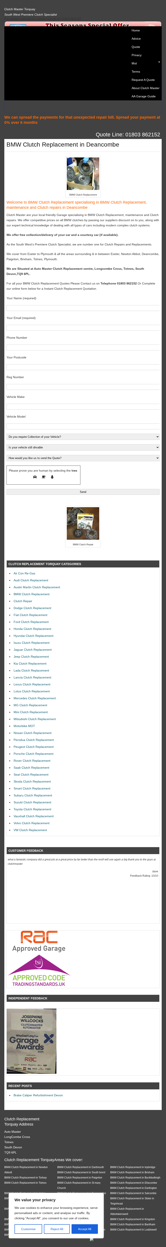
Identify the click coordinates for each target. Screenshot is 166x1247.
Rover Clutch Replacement (32, 760)
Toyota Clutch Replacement (32, 809)
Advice (136, 38)
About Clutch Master (146, 88)
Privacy (137, 55)
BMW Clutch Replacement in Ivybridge (132, 1167)
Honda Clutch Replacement (32, 629)
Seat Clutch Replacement (31, 774)
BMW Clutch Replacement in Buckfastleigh (135, 1177)
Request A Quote (143, 80)
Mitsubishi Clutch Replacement (35, 719)
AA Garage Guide (144, 96)
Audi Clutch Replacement (31, 580)
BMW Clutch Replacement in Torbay (25, 1177)
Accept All (84, 1229)
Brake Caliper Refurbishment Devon (38, 1095)
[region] (56, 1215)
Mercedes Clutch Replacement (35, 698)
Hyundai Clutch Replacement (33, 635)
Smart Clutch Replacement (32, 788)
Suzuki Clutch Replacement (32, 802)
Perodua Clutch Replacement (34, 740)
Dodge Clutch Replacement (32, 608)
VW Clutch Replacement (30, 830)
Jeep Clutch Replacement (31, 656)
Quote (136, 47)
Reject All (57, 1229)
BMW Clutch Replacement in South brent (81, 1172)
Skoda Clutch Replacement (32, 781)
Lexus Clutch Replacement (32, 684)
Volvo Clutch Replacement (31, 823)
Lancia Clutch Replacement (32, 677)
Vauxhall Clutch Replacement (34, 816)
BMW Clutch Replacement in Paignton (79, 1177)
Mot (133, 63)
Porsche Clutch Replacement (33, 753)
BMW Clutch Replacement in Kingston (132, 1219)
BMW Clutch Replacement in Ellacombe (133, 1182)
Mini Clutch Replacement (31, 712)
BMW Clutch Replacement (31, 594)
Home (136, 30)
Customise (28, 1229)
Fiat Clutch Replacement (30, 615)
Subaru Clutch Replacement (33, 795)
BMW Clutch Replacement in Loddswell (133, 1229)
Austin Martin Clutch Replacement (37, 587)
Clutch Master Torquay (19, 9)
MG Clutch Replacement (30, 705)
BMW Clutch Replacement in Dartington (133, 1188)
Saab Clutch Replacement (31, 767)
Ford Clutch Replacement (31, 622)
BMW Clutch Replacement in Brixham (132, 1172)
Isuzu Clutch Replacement (31, 642)
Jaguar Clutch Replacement (33, 649)
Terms (136, 71)
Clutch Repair (23, 601)
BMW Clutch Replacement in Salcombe (133, 1193)
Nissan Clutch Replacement (32, 733)
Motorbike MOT (24, 726)
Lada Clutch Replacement (31, 670)
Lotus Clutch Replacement (32, 691)
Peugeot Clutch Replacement (34, 747)
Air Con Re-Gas (24, 573)
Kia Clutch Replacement (30, 663)
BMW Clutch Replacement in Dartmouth (80, 1167)
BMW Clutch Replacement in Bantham (132, 1224)
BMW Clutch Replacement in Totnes (25, 1182)
